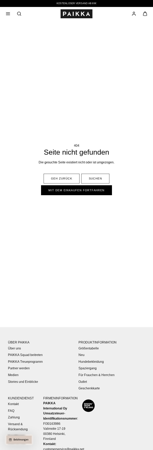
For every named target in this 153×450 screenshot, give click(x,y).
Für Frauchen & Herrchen (96, 375)
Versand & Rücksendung (18, 426)
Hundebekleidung (91, 361)
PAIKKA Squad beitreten (25, 355)
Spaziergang (87, 368)
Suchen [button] (95, 178)
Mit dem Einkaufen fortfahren (76, 190)
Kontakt (13, 404)
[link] (134, 13)
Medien (13, 375)
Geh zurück (61, 178)
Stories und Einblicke (23, 381)
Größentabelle (88, 348)
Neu (81, 355)
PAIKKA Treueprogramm (25, 361)
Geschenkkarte (89, 388)
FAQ (11, 410)
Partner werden (19, 368)
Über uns (14, 348)
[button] (8, 13)
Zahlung (14, 417)
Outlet (82, 381)
